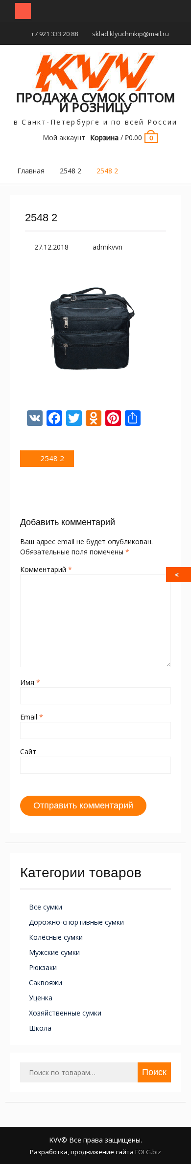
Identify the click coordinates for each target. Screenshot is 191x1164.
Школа (40, 1028)
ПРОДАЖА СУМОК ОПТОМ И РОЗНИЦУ (95, 102)
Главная (31, 170)
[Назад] (179, 575)
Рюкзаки (43, 967)
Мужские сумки (54, 952)
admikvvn (107, 247)
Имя (30, 682)
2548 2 (70, 170)
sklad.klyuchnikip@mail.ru (130, 33)
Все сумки (45, 906)
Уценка (40, 997)
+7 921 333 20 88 (54, 33)
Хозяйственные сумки (65, 1012)
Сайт (28, 751)
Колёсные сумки (56, 937)
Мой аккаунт (64, 137)
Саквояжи (45, 982)
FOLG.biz (148, 1151)
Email (31, 716)
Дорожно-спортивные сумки (76, 922)
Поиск (154, 1072)
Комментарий (46, 569)
